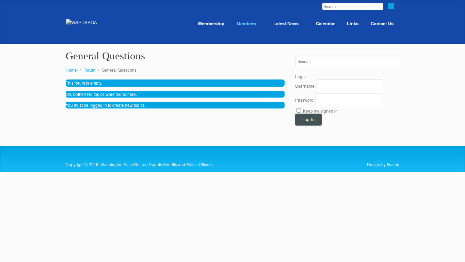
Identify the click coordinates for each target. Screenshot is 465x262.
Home (71, 70)
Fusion (393, 164)
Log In (308, 119)
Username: (306, 86)
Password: (305, 100)
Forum (89, 70)
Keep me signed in (320, 111)
